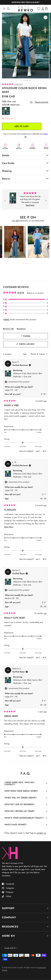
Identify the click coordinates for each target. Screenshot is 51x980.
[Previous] (5, 201)
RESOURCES (10, 927)
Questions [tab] (21, 329)
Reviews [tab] (8, 329)
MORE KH (8, 936)
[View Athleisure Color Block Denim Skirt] (13, 197)
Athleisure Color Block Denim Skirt (27, 375)
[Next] (46, 201)
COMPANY (9, 917)
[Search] (8, 9)
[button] (25, 84)
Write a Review (27, 345)
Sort (25, 354)
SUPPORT (8, 908)
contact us (41, 832)
